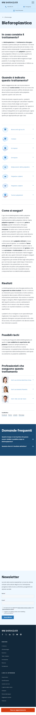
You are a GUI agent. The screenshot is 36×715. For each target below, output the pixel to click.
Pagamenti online (6, 697)
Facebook (4, 415)
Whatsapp (21, 415)
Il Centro (4, 646)
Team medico (5, 656)
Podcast (4, 700)
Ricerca (4, 663)
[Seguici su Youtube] (17, 634)
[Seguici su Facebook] (2, 634)
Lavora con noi (6, 684)
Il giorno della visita (7, 687)
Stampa (4, 690)
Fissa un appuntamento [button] (18, 710)
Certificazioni (5, 680)
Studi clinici (5, 677)
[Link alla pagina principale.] (10, 2)
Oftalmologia (8, 17)
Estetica (4, 652)
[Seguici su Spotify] (21, 634)
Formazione (5, 659)
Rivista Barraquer (6, 694)
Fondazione (5, 666)
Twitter (10, 415)
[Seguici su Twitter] (6, 634)
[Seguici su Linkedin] (10, 634)
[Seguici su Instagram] (13, 634)
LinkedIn (15, 415)
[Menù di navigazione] (33, 2)
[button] (18, 439)
